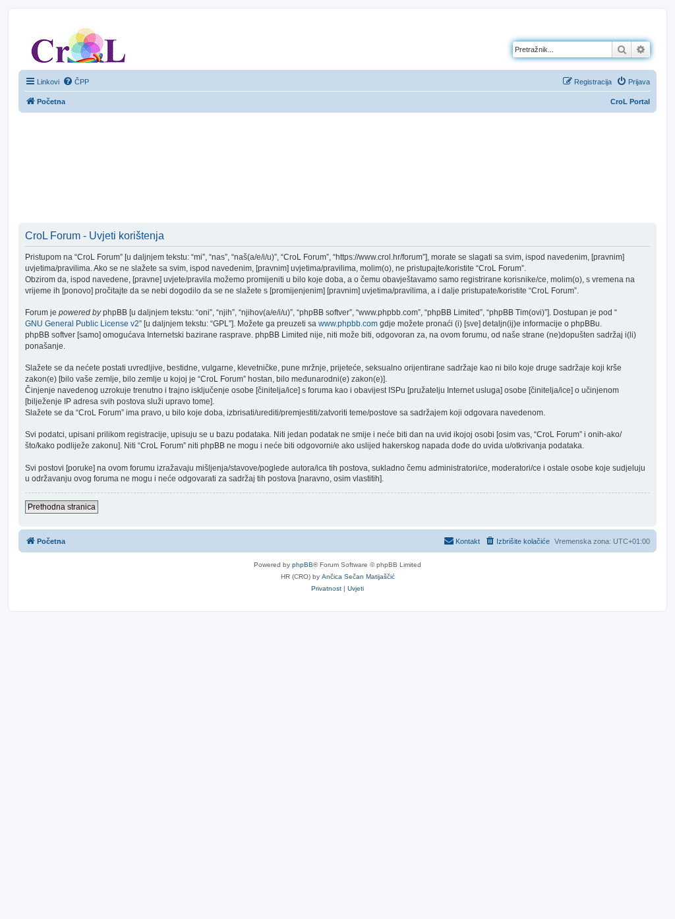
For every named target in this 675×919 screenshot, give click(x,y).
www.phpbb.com (348, 323)
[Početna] (78, 43)
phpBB (302, 564)
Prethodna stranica (62, 507)
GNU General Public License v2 (82, 323)
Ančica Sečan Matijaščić (358, 576)
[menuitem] (76, 82)
